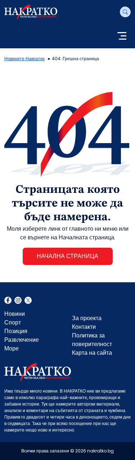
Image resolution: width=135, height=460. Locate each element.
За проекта (87, 318)
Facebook (8, 301)
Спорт (12, 322)
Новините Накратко (24, 59)
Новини (14, 314)
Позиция (15, 331)
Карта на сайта (92, 353)
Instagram (18, 301)
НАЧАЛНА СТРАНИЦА (67, 256)
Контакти (84, 327)
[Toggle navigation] (122, 37)
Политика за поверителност (92, 339)
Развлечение (21, 340)
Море (11, 348)
